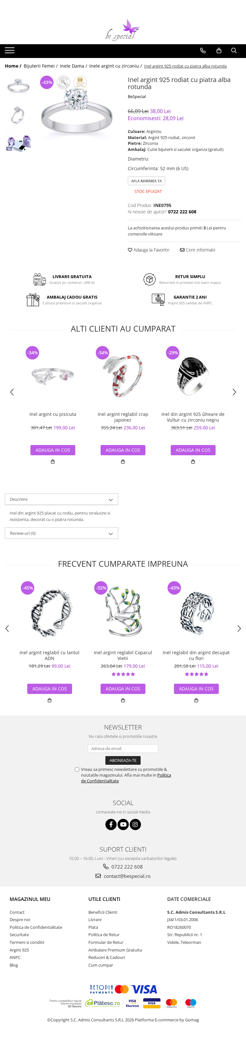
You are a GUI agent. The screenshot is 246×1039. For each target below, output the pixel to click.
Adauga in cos (53, 450)
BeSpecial (137, 96)
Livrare (95, 919)
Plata (93, 927)
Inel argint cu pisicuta (52, 414)
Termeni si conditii (27, 942)
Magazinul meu (30, 899)
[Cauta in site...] (234, 50)
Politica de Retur (103, 934)
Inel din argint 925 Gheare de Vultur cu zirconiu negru (193, 417)
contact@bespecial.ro (126, 876)
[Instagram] (135, 824)
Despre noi (20, 919)
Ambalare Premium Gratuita (115, 950)
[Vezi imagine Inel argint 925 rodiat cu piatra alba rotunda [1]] (18, 115)
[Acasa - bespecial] (123, 30)
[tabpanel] (76, 118)
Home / (14, 66)
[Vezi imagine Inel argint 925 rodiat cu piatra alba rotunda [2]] (18, 142)
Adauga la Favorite (150, 250)
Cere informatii (199, 250)
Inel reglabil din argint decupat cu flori (196, 655)
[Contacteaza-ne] (203, 50)
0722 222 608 (126, 866)
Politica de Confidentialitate (36, 927)
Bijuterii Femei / (41, 66)
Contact (17, 912)
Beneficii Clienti (102, 912)
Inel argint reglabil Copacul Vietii (123, 655)
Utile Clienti (104, 899)
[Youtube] (123, 824)
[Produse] (10, 52)
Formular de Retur (105, 942)
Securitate (19, 934)
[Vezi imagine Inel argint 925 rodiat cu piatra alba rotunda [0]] (18, 87)
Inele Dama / (74, 66)
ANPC (15, 957)
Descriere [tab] (19, 499)
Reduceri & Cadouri (106, 957)
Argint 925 (19, 950)
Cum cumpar (100, 965)
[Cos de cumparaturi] (219, 50)
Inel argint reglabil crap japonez (123, 417)
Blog (14, 965)
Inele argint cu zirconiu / (116, 66)
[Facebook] (111, 824)
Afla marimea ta (146, 180)
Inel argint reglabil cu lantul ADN (49, 655)
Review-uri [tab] (23, 533)
